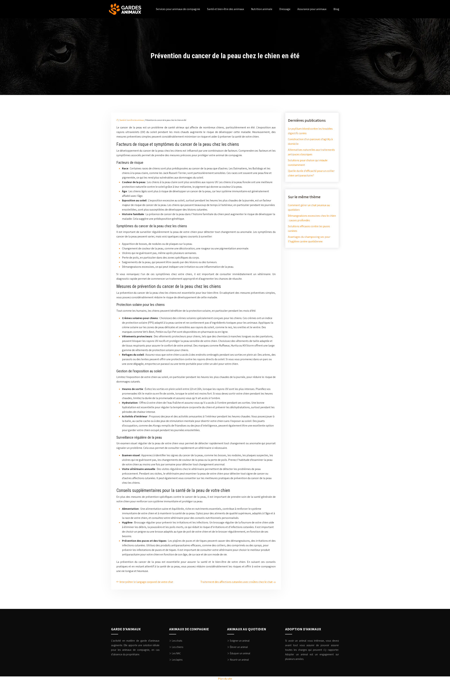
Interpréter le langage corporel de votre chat (146, 582)
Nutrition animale (261, 9)
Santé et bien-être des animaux (225, 9)
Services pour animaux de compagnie (178, 9)
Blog (336, 9)
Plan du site (225, 678)
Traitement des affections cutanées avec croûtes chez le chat (236, 582)
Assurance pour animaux (311, 9)
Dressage (284, 9)
